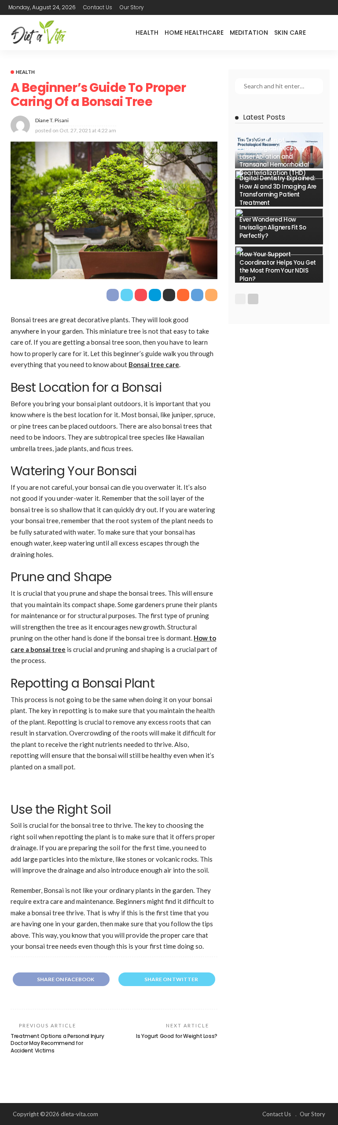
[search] (323, 32)
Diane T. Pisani (52, 120)
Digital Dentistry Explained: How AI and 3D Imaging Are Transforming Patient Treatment (277, 190)
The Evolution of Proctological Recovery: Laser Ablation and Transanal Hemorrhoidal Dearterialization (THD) (274, 156)
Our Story (132, 7)
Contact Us (97, 7)
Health (147, 32)
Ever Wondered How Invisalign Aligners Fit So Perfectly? (272, 227)
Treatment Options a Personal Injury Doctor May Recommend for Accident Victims (57, 1043)
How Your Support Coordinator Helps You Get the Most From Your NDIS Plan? (277, 266)
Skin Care (290, 32)
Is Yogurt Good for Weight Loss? (176, 1036)
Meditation (249, 32)
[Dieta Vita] (38, 32)
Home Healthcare (194, 32)
